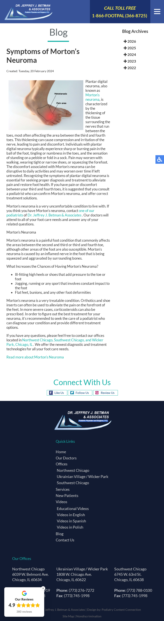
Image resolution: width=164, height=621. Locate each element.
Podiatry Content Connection (121, 609)
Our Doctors (66, 458)
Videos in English (71, 514)
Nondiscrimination (88, 616)
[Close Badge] (43, 588)
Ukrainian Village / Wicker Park (82, 476)
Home (61, 451)
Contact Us (65, 540)
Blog (59, 533)
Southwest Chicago (73, 482)
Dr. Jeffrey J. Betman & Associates (55, 215)
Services (63, 489)
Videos (61, 501)
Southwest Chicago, (69, 340)
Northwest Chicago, (37, 340)
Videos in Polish (70, 527)
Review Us (107, 393)
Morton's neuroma (92, 97)
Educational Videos (73, 508)
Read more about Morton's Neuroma (35, 357)
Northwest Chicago (73, 470)
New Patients (67, 495)
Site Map (68, 616)
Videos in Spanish (71, 521)
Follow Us (82, 393)
